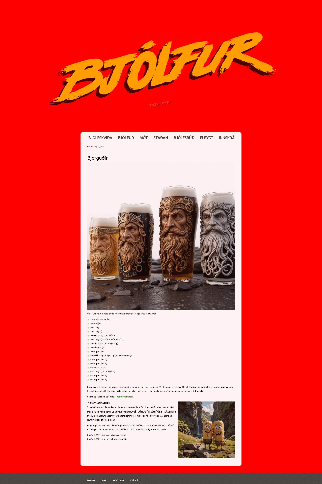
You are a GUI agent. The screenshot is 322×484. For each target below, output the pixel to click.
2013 (89, 327)
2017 (89, 343)
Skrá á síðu (134, 480)
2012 (89, 323)
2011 (89, 319)
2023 (89, 368)
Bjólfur (126, 138)
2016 (89, 339)
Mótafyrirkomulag (123, 397)
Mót (144, 138)
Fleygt (206, 138)
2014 (89, 331)
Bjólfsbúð (184, 138)
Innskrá (227, 138)
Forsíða (91, 480)
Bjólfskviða (100, 138)
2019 (89, 351)
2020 (89, 355)
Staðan (160, 138)
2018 (89, 347)
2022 (89, 363)
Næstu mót (118, 480)
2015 (89, 335)
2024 (89, 372)
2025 (89, 376)
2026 (89, 380)
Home (90, 146)
